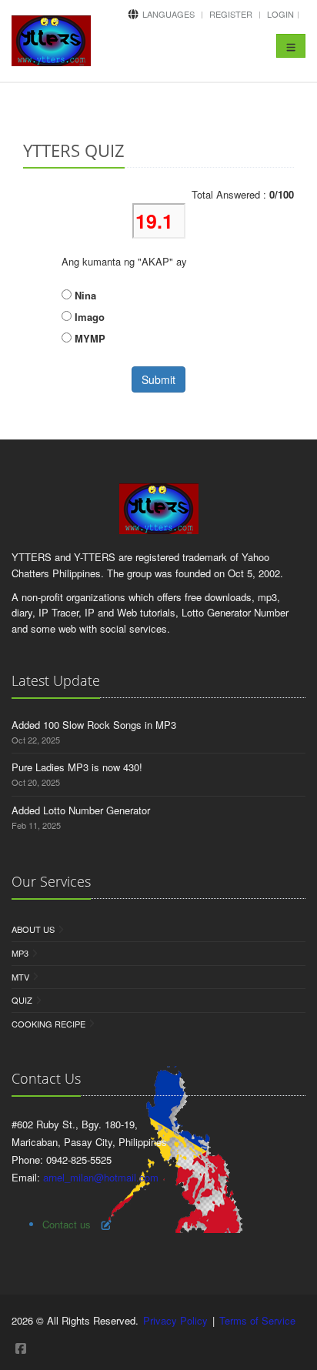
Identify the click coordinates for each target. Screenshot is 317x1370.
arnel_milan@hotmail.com (100, 1177)
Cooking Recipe (48, 1023)
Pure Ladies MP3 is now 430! (77, 767)
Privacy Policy (175, 1320)
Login (280, 14)
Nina (84, 295)
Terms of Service (257, 1320)
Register (230, 14)
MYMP (88, 338)
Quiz (22, 1000)
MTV (20, 977)
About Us (33, 929)
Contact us (66, 1224)
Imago (88, 316)
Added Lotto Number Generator (81, 810)
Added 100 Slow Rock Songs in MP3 (94, 724)
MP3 (20, 953)
